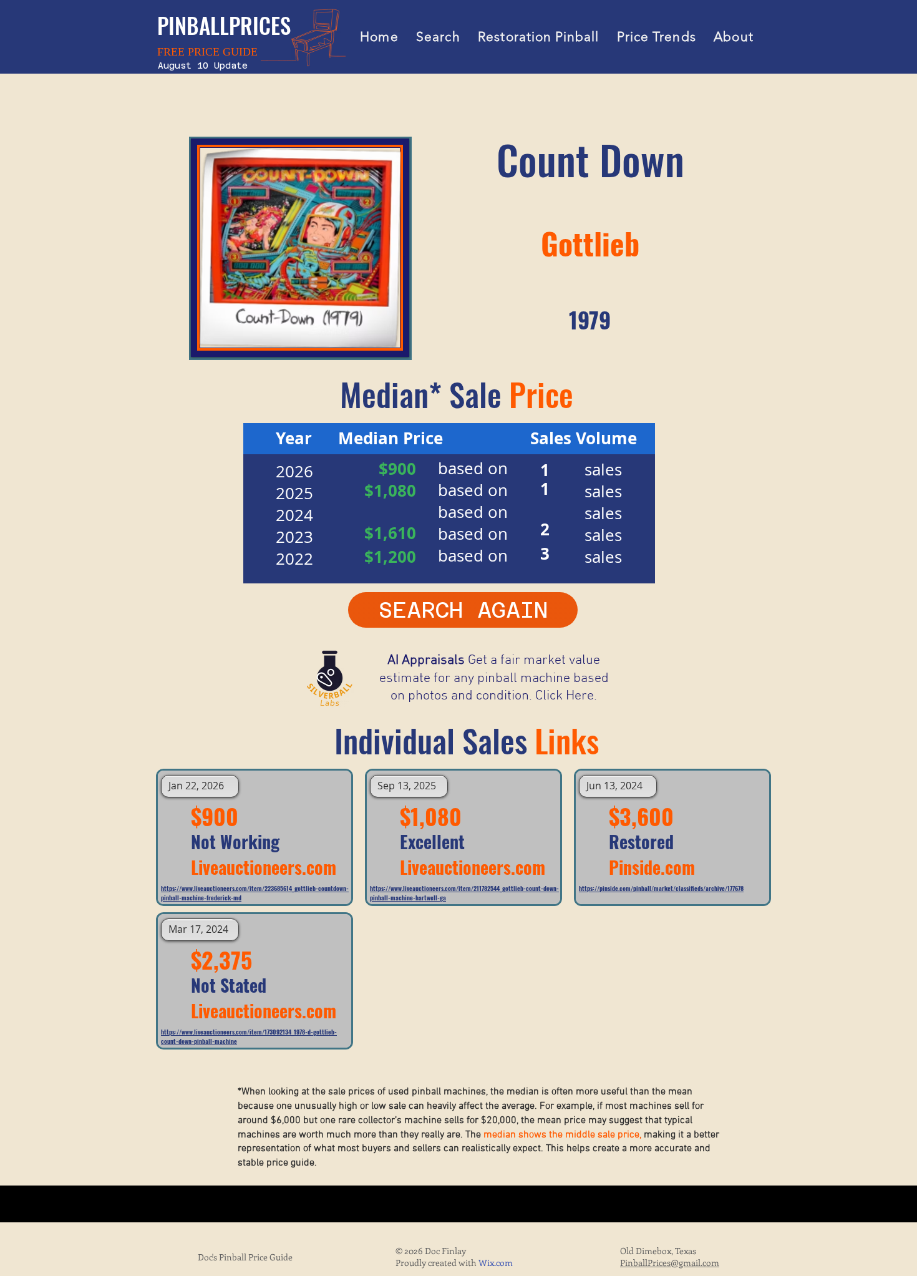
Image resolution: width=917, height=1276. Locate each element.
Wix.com (495, 1263)
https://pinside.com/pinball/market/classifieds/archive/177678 (661, 888)
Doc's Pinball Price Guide (245, 1257)
